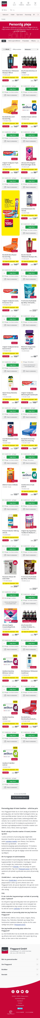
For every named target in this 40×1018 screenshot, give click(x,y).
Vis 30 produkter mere (19, 797)
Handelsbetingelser (20, 998)
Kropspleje (25, 41)
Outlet (12, 15)
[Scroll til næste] (36, 14)
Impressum (20, 1001)
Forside (3, 19)
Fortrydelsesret (20, 1005)
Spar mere (20, 15)
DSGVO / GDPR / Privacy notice (20, 996)
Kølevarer (5, 15)
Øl (34, 15)
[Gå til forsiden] (4, 4)
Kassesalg (28, 15)
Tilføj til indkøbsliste (12, 95)
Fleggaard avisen (24, 869)
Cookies (20, 1003)
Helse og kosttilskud (14, 41)
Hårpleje (33, 41)
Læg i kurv (13, 89)
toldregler (17, 908)
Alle (4, 41)
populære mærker (11, 841)
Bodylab (16, 866)
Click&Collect (13, 880)
